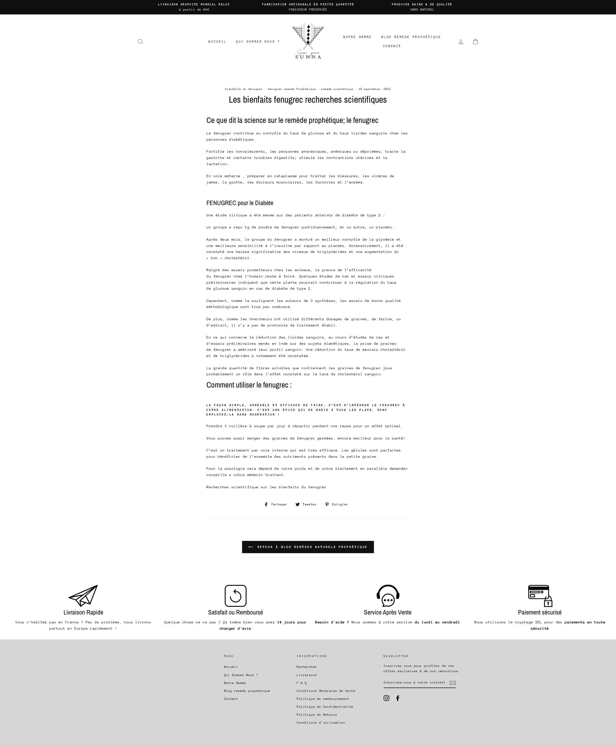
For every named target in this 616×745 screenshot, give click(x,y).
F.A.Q (302, 683)
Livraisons (307, 675)
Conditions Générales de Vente (326, 691)
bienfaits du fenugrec (244, 89)
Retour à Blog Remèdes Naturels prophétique (311, 547)
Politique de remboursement (323, 699)
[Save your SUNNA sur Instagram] (386, 698)
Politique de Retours (317, 714)
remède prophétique (337, 89)
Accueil (217, 41)
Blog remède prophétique (411, 37)
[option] (194, 7)
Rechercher (307, 667)
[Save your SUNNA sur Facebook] (398, 698)
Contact (392, 46)
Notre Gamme (357, 37)
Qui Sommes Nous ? (258, 41)
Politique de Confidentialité (325, 706)
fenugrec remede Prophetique (292, 89)
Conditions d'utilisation (321, 722)
